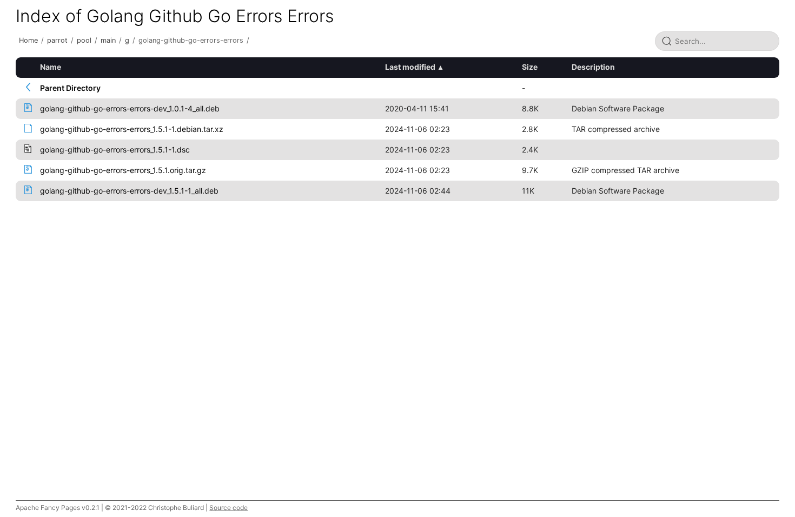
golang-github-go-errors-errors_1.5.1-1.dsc (115, 149)
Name (50, 66)
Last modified (410, 66)
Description (593, 66)
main (108, 40)
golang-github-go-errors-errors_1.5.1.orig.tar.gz (123, 170)
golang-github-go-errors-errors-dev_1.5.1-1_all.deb (129, 190)
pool (84, 40)
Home (28, 40)
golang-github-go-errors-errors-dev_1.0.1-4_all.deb (130, 108)
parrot (57, 40)
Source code (228, 507)
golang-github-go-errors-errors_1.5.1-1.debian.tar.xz (131, 129)
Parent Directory (70, 87)
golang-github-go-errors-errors (190, 40)
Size (530, 66)
